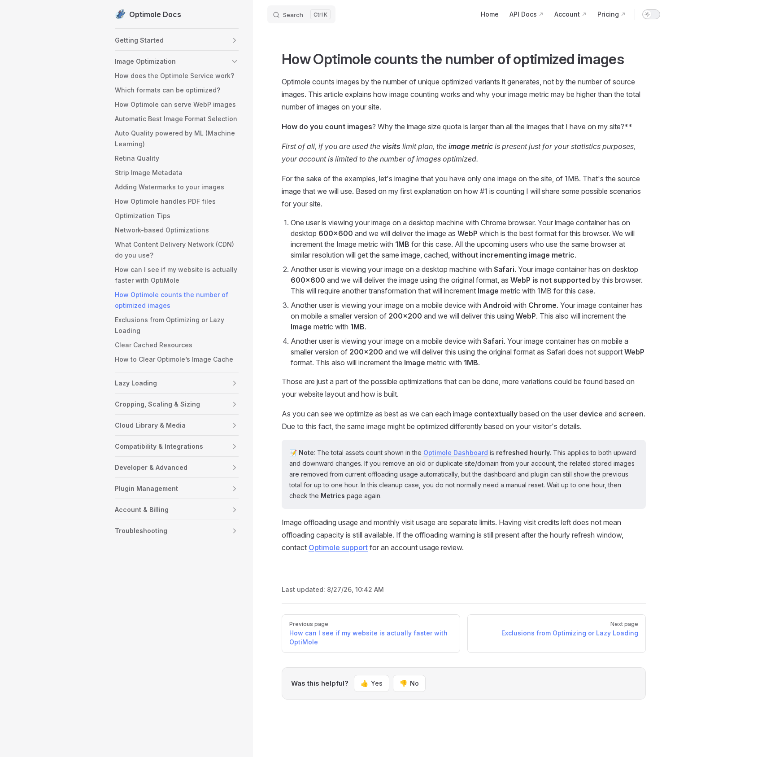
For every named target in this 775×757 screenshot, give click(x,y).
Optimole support (338, 547)
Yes (372, 683)
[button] (234, 40)
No (409, 683)
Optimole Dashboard (455, 452)
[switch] (651, 14)
